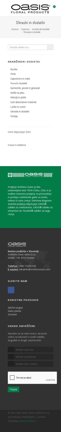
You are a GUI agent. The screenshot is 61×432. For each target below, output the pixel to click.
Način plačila (14, 311)
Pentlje (14, 116)
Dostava (12, 314)
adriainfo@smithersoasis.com (34, 269)
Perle (13, 73)
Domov (15, 29)
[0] (52, 7)
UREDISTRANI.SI (27, 421)
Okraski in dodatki (32, 32)
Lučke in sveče (18, 106)
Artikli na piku (17, 92)
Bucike (13, 69)
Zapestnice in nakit (20, 78)
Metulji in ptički (18, 97)
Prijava (13, 389)
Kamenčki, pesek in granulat (25, 88)
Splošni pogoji (15, 307)
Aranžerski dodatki (40, 29)
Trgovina (25, 29)
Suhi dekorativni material (23, 102)
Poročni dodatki (18, 83)
